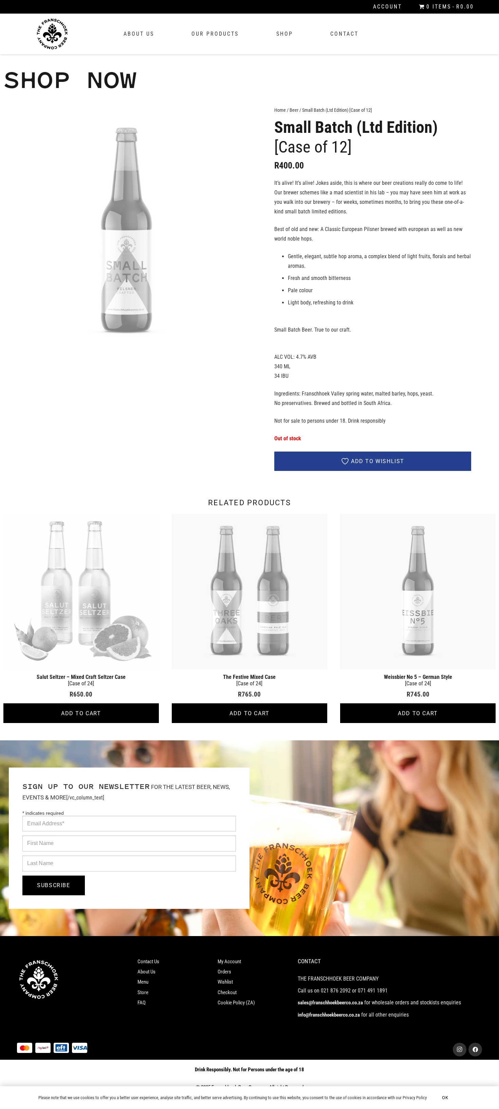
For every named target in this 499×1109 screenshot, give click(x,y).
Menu (142, 982)
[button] (239, 117)
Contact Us (148, 961)
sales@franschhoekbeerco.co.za (330, 1003)
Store (142, 992)
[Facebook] (475, 1049)
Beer (294, 110)
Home (280, 110)
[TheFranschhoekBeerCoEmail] (52, 34)
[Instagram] (459, 1049)
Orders (224, 972)
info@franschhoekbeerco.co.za (329, 1015)
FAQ (141, 1003)
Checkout (227, 992)
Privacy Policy (415, 1097)
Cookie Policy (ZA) (236, 1003)
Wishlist (225, 982)
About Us (146, 972)
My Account (229, 961)
